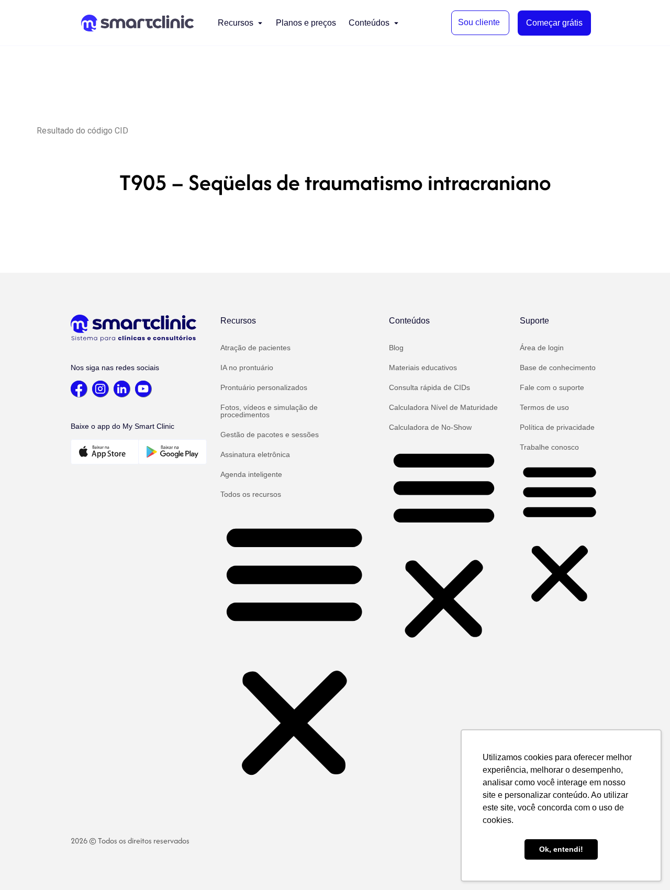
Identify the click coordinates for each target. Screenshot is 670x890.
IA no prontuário (246, 367)
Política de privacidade (557, 427)
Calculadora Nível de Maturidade (443, 407)
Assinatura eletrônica (255, 454)
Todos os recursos (250, 494)
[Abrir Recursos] (260, 23)
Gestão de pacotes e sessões (269, 434)
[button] (294, 649)
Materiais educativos (423, 367)
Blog (396, 347)
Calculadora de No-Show (430, 427)
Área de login (542, 347)
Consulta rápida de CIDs (429, 387)
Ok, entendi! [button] (561, 849)
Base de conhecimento (558, 367)
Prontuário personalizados (263, 387)
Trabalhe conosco (549, 447)
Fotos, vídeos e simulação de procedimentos (269, 411)
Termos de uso (544, 407)
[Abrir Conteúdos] (396, 23)
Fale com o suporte (552, 387)
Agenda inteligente (251, 474)
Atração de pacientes (255, 347)
